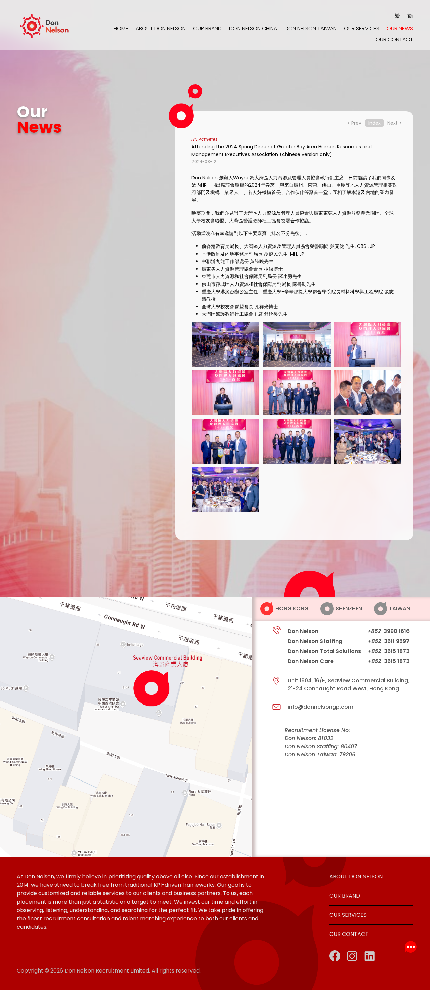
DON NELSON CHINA (253, 28)
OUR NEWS (400, 28)
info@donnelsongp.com (320, 707)
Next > (394, 123)
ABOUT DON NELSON (161, 28)
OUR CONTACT (394, 39)
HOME (121, 28)
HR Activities (204, 139)
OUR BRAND (207, 28)
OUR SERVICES (361, 28)
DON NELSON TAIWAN (311, 28)
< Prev (354, 123)
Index (374, 123)
